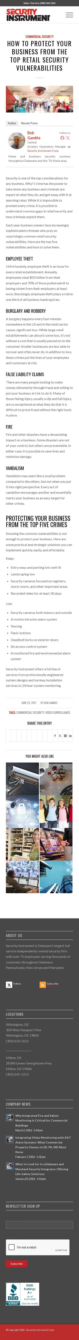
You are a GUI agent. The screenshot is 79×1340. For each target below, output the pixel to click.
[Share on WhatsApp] (19, 736)
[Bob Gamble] (16, 148)
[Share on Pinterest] (24, 736)
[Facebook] (62, 137)
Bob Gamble (51, 703)
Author (12, 123)
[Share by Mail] (49, 736)
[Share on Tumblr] (34, 736)
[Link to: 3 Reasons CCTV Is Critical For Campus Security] (22, 877)
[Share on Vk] (39, 736)
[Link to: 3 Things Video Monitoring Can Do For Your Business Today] (22, 811)
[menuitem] (67, 14)
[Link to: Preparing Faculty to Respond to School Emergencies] (56, 811)
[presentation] (38, 1247)
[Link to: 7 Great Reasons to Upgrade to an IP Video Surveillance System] (22, 779)
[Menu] (67, 14)
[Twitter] (67, 137)
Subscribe (17, 1263)
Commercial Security (39, 36)
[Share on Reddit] (44, 736)
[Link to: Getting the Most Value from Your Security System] (56, 877)
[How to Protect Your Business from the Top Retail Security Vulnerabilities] (39, 99)
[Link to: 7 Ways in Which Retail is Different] (56, 844)
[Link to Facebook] (51, 1335)
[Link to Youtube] (70, 1335)
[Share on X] (13, 736)
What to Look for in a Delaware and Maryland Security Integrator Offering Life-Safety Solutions (41, 1168)
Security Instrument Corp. (43, 150)
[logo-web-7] (33, 14)
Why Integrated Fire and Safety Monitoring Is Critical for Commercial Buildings (41, 1120)
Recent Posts (29, 123)
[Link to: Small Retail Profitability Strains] (22, 844)
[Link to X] (63, 1335)
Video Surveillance (58, 712)
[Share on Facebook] (8, 736)
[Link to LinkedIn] (57, 1335)
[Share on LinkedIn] (29, 736)
